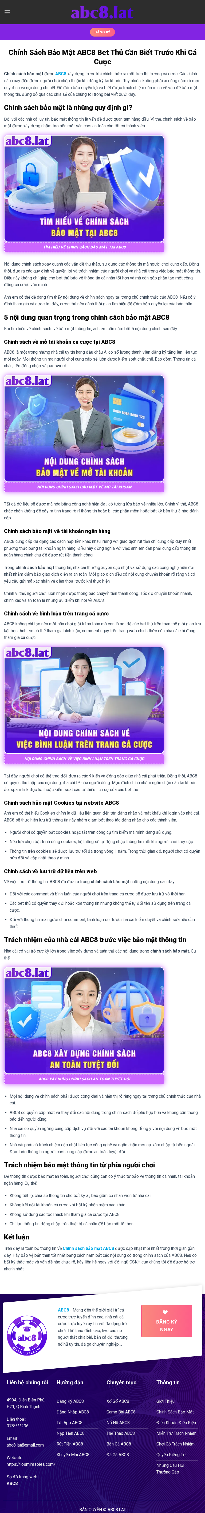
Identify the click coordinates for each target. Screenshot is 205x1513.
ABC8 (12, 1483)
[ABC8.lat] (102, 12)
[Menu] (7, 12)
